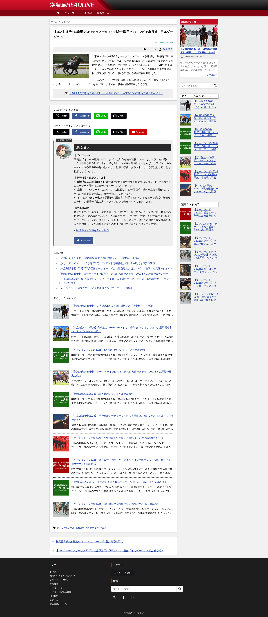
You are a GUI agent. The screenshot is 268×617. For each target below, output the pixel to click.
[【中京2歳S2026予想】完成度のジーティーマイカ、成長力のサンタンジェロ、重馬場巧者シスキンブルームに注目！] (61, 333)
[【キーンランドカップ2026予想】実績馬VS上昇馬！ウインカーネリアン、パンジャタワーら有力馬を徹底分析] (185, 256)
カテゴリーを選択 (122, 573)
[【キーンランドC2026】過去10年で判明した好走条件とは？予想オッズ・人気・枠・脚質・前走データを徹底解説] (61, 465)
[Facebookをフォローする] (123, 597)
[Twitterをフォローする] (114, 597)
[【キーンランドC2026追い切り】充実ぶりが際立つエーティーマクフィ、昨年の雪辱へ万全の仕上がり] (185, 242)
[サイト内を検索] (215, 85)
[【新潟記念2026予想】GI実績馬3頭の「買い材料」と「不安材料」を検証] (61, 311)
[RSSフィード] (133, 597)
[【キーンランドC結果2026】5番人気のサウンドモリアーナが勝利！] (61, 355)
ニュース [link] (65, 21)
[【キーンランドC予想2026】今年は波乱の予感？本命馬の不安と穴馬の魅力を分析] (61, 443)
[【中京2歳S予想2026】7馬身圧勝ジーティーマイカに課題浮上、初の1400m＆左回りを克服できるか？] (61, 421)
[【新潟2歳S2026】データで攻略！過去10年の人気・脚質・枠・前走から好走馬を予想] (61, 488)
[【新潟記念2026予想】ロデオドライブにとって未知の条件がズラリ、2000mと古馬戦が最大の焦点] (61, 377)
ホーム (54, 21)
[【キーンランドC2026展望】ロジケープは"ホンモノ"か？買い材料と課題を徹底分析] (185, 270)
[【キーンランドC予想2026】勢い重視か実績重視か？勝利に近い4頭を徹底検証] (61, 509)
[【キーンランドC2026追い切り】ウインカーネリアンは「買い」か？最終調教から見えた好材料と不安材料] (185, 284)
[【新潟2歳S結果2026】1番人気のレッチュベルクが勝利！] (61, 399)
